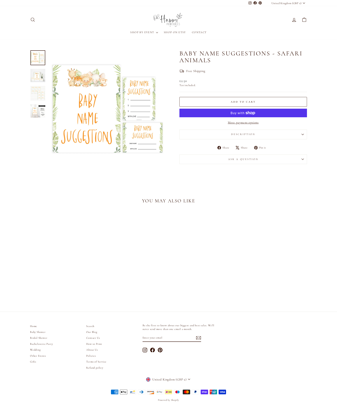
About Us (92, 349)
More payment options (243, 122)
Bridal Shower (38, 337)
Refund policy (94, 367)
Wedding (35, 349)
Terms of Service (96, 361)
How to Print (94, 344)
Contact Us (93, 337)
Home (33, 326)
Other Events (38, 355)
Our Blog (91, 332)
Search (90, 326)
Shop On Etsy (175, 32)
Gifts (33, 361)
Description (243, 134)
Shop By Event (142, 32)
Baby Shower (38, 332)
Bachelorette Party (41, 344)
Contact (199, 32)
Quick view (63, 275)
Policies (91, 355)
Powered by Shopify (168, 400)
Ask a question (243, 159)
